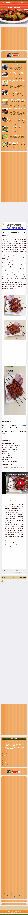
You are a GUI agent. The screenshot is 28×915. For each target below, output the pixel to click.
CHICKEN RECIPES (21, 2)
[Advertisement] (14, 38)
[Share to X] (18, 572)
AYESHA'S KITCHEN (14, 15)
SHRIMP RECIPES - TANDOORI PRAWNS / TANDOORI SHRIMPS (15, 226)
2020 (5, 755)
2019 (5, 757)
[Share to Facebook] (19, 572)
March (6, 743)
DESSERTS (23, 5)
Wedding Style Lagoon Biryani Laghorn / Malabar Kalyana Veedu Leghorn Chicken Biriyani (17, 81)
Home (3, 2)
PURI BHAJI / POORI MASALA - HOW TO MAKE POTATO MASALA (17, 135)
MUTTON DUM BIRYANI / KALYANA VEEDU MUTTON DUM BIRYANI (14, 745)
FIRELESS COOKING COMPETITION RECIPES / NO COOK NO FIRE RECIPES (17, 91)
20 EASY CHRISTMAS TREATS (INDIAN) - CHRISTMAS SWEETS (17, 73)
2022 (5, 741)
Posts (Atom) (19, 581)
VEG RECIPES (14, 5)
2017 (5, 760)
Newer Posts (5, 577)
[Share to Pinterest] (21, 572)
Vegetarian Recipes (15, 893)
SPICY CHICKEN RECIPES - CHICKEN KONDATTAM (17, 109)
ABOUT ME (17, 7)
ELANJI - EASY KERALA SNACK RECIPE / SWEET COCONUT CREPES (17, 100)
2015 (5, 764)
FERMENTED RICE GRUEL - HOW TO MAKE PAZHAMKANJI (17, 143)
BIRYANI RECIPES (10, 2)
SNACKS (10, 7)
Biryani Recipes (7, 893)
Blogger (19, 911)
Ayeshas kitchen (15, 545)
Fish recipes (10, 895)
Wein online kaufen (14, 912)
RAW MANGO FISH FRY (17, 126)
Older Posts (22, 577)
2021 (5, 753)
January (6, 751)
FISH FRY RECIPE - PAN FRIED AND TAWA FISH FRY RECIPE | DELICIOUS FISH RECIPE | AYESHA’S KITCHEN (17, 118)
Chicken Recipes (17, 895)
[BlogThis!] (16, 572)
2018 (5, 758)
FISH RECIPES (5, 5)
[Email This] (15, 572)
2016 (5, 762)
